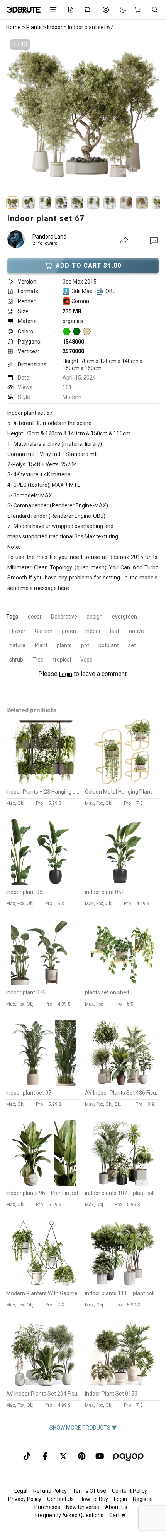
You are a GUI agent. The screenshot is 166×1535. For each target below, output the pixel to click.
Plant (41, 645)
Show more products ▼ (83, 1428)
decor (35, 617)
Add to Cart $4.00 (88, 265)
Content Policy (129, 1491)
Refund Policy (50, 1491)
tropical (62, 660)
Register (143, 1499)
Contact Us (60, 1499)
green (69, 631)
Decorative (64, 617)
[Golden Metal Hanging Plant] (122, 783)
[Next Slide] (146, 117)
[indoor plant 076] (43, 983)
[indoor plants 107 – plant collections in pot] (122, 1184)
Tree (38, 660)
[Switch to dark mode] (119, 9)
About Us (116, 1507)
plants (64, 645)
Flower (17, 631)
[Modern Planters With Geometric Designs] (43, 1284)
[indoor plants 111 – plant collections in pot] (122, 1284)
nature (17, 645)
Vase (86, 660)
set (132, 645)
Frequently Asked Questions (69, 1515)
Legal (20, 1491)
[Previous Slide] (19, 117)
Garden (44, 631)
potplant (108, 645)
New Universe (82, 1507)
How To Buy (94, 1499)
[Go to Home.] (22, 10)
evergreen (124, 617)
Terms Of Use (89, 1491)
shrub (16, 660)
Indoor (93, 631)
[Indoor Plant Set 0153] (122, 1385)
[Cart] (139, 9)
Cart (115, 1515)
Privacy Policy (24, 1499)
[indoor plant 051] (122, 883)
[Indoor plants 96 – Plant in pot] (43, 1184)
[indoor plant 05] (43, 883)
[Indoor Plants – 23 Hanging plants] (43, 783)
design (94, 617)
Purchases (47, 1507)
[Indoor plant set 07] (43, 1084)
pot (85, 645)
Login (65, 674)
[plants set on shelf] (122, 983)
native (136, 631)
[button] (154, 240)
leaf (115, 631)
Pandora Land (49, 237)
